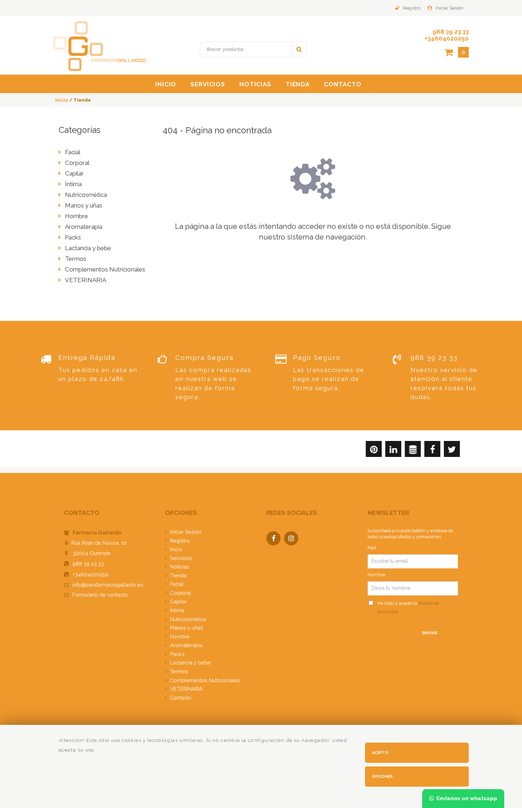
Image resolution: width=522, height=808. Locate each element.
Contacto (342, 84)
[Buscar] (299, 49)
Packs (73, 237)
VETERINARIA (85, 280)
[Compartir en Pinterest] (374, 450)
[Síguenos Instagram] (293, 539)
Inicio (165, 84)
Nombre (376, 574)
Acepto (380, 752)
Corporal (77, 162)
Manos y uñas (83, 205)
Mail (372, 547)
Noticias (255, 84)
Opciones (382, 776)
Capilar (74, 173)
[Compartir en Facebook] (432, 450)
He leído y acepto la (408, 607)
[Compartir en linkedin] (393, 450)
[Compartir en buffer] (413, 450)
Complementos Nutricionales (105, 269)
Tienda (298, 84)
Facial (72, 152)
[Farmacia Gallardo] (99, 46)
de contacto (100, 595)
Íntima (73, 184)
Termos (75, 258)
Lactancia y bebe (88, 248)
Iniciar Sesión (449, 8)
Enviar (429, 632)
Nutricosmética (86, 194)
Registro (411, 8)
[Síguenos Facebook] (275, 539)
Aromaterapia (83, 226)
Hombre (76, 216)
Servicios (207, 84)
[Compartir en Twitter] (452, 450)
